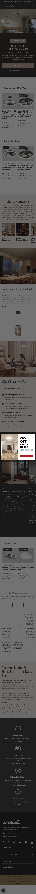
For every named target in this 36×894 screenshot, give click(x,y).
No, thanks (26, 457)
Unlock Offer (26, 455)
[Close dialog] (34, 435)
